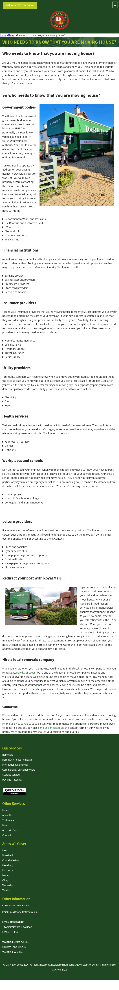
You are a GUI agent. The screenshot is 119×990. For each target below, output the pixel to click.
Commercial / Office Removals (18, 770)
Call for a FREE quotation (19, 5)
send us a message (49, 728)
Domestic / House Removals (17, 760)
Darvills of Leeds (25, 672)
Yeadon (6, 890)
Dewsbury (7, 865)
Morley (6, 875)
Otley (5, 880)
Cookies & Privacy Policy (15, 905)
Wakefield (7, 855)
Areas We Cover (10, 830)
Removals (7, 755)
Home (3, 35)
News (11, 35)
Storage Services (11, 774)
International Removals (15, 765)
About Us (7, 815)
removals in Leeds (64, 719)
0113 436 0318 (17, 922)
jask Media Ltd (59, 969)
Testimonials (9, 820)
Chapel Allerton (10, 860)
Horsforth (7, 870)
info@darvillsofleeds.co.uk (24, 912)
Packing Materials (12, 779)
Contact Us (8, 835)
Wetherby (7, 885)
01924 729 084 (21, 942)
